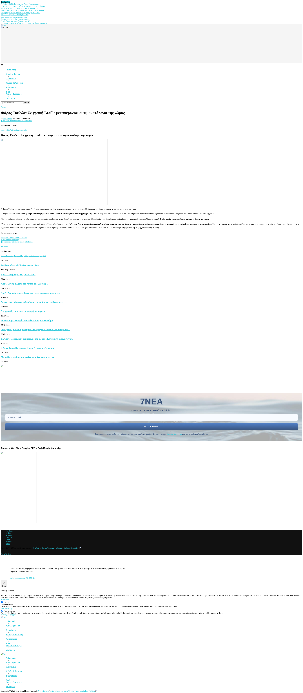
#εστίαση (15, 240)
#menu (9, 240)
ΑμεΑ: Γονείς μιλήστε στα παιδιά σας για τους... (24, 284)
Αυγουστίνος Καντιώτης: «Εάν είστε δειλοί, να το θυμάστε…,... (25, 10)
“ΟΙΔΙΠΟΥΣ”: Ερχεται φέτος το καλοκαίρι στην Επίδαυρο (23, 6)
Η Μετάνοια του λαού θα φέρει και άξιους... (17, 21)
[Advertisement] (151, 46)
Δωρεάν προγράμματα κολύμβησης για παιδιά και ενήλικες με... (32, 302)
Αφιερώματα (11, 87)
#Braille (4, 240)
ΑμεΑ (8, 92)
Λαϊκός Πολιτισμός (14, 83)
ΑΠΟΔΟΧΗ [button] (30, 578)
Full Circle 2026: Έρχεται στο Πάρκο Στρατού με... (20, 4)
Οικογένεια (11, 78)
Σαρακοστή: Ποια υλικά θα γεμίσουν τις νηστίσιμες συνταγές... (25, 23)
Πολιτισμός (11, 70)
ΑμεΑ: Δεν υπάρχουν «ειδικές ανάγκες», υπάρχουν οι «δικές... (30, 293)
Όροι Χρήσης (37, 548)
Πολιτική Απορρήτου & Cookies (52, 548)
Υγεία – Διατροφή (14, 94)
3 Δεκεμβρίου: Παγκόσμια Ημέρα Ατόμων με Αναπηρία (27, 348)
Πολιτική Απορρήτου (174, 434)
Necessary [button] (5, 600)
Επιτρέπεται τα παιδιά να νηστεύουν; (15, 19)
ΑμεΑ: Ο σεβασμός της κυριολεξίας (14, 15)
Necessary (7, 602)
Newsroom (7, 119)
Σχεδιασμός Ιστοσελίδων (71, 548)
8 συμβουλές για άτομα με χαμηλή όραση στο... (24, 311)
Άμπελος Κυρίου (13, 74)
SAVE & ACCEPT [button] (8, 615)
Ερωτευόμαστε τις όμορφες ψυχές (14, 17)
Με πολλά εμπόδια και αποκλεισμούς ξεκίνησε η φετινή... (28, 357)
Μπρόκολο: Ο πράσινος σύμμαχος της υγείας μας (19, 8)
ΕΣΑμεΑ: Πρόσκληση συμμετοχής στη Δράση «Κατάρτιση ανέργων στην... (37, 339)
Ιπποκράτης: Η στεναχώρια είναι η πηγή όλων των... (20, 13)
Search (26, 102)
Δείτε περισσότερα (17, 578)
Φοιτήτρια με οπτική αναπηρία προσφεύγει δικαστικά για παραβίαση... (35, 329)
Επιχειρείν (10, 98)
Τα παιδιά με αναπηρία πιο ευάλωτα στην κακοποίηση (27, 320)
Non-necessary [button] (6, 609)
